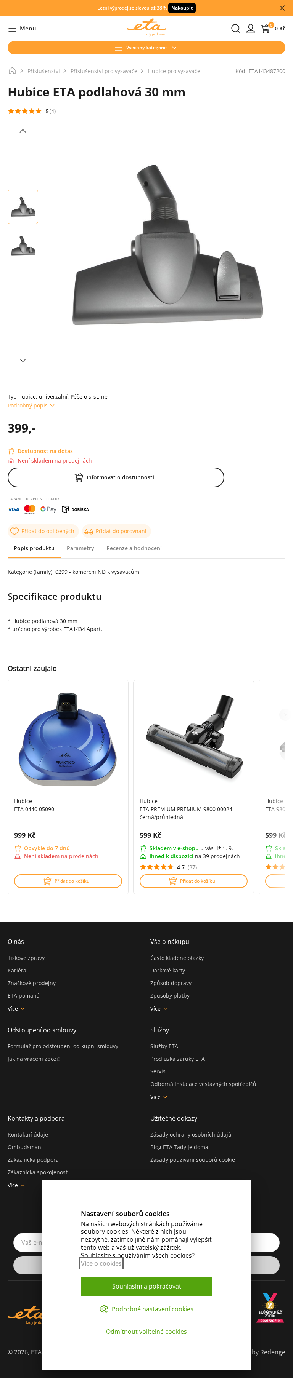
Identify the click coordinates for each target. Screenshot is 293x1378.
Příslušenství (43, 71)
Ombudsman (24, 1147)
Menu (22, 28)
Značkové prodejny (32, 983)
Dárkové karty (167, 970)
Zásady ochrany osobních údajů (191, 1134)
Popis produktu (34, 548)
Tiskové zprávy (26, 957)
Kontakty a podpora (36, 1118)
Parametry (80, 548)
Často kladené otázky (177, 957)
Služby (159, 1030)
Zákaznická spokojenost (38, 1172)
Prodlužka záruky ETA (177, 1058)
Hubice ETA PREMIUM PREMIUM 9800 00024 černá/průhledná (186, 809)
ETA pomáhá (24, 995)
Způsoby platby (170, 995)
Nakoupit (182, 8)
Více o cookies (101, 1263)
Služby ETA (164, 1046)
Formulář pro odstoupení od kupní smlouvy (63, 1046)
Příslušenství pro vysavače (104, 71)
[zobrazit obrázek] (23, 131)
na (217, 856)
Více (13, 1008)
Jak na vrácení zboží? (34, 1058)
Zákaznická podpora (33, 1159)
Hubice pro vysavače (174, 71)
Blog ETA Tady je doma (179, 1147)
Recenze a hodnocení (134, 548)
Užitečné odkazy (173, 1118)
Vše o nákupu (169, 941)
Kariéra (17, 970)
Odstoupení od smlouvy (42, 1030)
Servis (158, 1071)
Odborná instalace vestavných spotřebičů (203, 1083)
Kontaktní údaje (28, 1134)
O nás (16, 941)
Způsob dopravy (171, 983)
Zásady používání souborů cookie (192, 1159)
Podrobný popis (28, 405)
